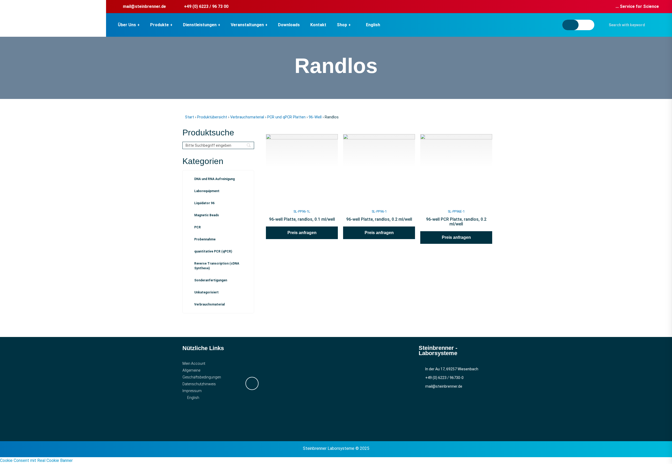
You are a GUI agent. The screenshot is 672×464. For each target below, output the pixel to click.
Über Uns (127, 24)
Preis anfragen (302, 232)
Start (189, 117)
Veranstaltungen (247, 24)
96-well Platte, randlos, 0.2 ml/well (379, 219)
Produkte (159, 24)
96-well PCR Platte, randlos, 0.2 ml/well (456, 221)
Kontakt (318, 24)
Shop (342, 24)
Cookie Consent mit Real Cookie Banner (36, 460)
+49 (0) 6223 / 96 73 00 (206, 6)
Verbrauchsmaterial (247, 117)
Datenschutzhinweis (199, 384)
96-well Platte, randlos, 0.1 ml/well (302, 219)
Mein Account (193, 363)
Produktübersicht (212, 117)
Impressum (192, 391)
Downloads (289, 24)
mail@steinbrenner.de (144, 6)
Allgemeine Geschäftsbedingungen (201, 373)
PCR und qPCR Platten (286, 117)
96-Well (315, 117)
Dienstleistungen (200, 24)
